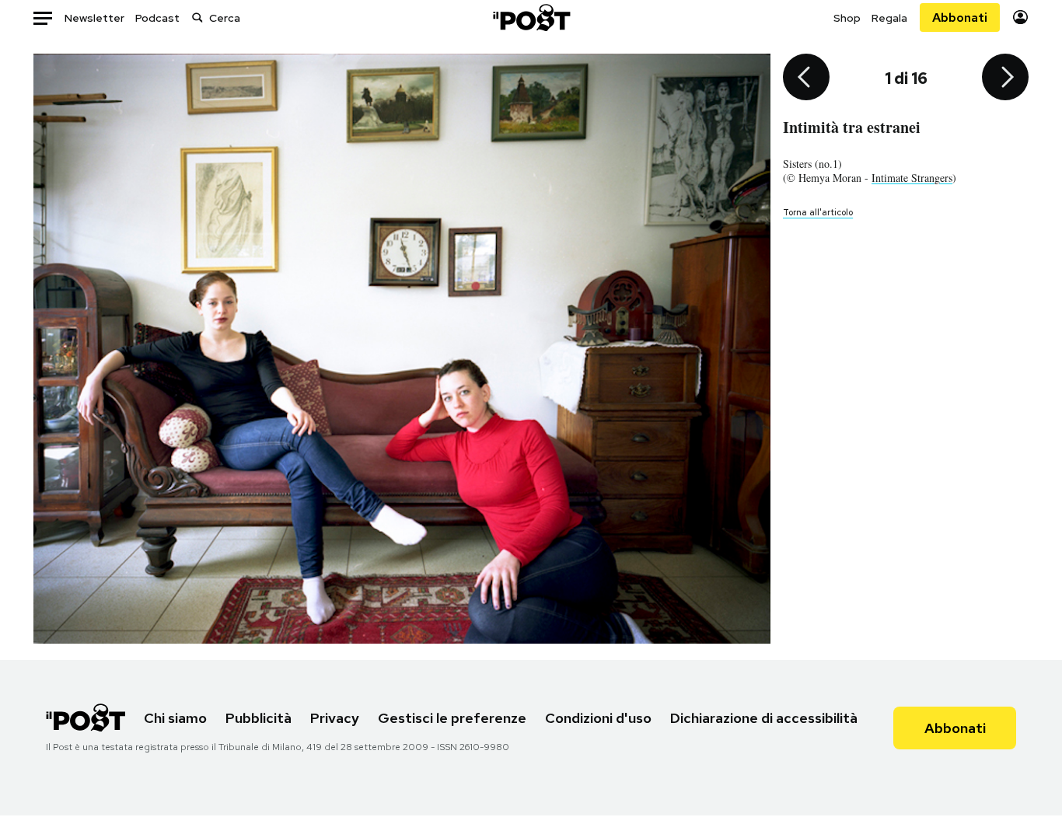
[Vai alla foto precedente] (806, 78)
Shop (847, 18)
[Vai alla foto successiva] (1005, 78)
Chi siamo (175, 718)
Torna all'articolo (818, 212)
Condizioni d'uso (598, 718)
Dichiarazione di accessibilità (764, 718)
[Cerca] (197, 17)
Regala (889, 18)
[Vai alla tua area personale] (1020, 17)
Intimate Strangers (912, 177)
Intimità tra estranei (852, 127)
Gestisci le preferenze (452, 718)
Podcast (157, 18)
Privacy (334, 718)
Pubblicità (258, 718)
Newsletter (94, 18)
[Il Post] (531, 17)
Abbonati (959, 17)
